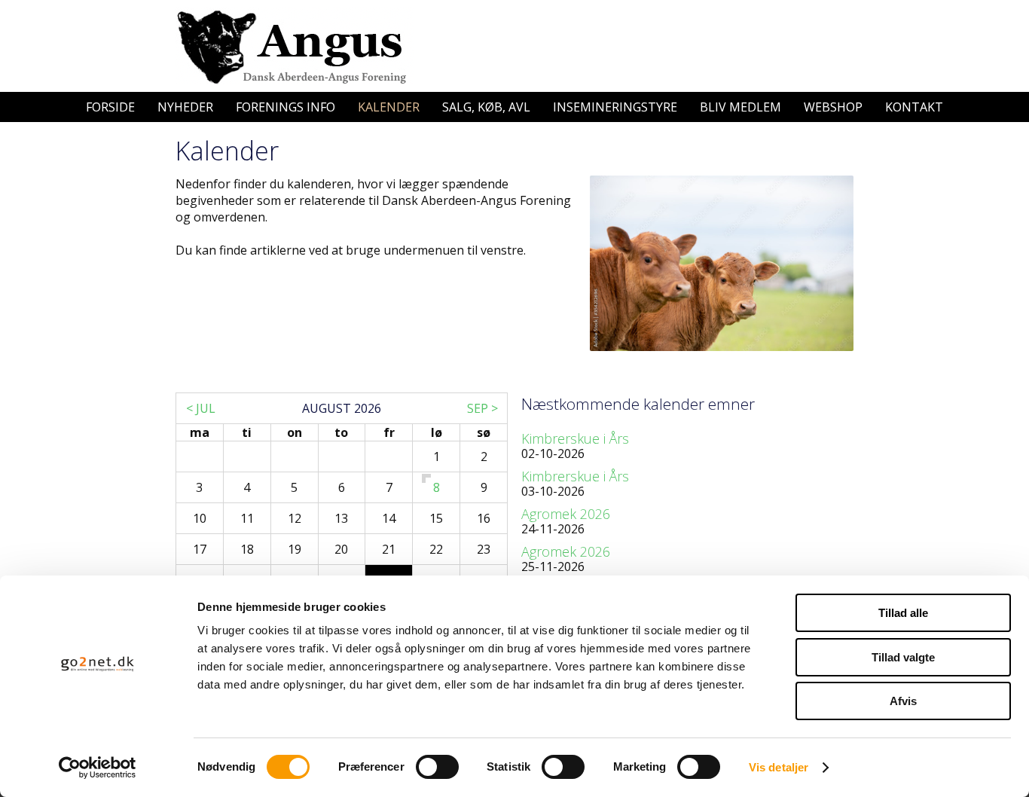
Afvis (903, 701)
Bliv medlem (740, 107)
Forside (110, 107)
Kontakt (914, 107)
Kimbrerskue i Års (575, 438)
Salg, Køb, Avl (486, 107)
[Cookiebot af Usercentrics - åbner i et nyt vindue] (97, 767)
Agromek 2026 (565, 514)
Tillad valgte (903, 657)
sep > (482, 408)
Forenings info (285, 107)
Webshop (833, 107)
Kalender (389, 107)
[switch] (437, 767)
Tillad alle (903, 612)
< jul (200, 408)
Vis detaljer (778, 767)
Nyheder (185, 107)
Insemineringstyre (615, 107)
